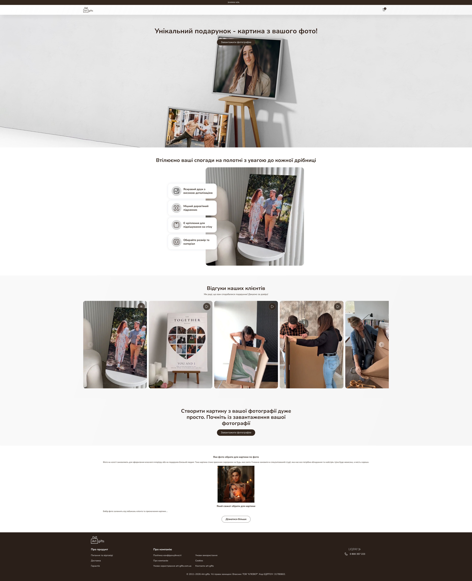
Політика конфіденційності (167, 555)
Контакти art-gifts (204, 565)
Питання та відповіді (102, 555)
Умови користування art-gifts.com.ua (172, 565)
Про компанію (160, 560)
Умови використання (206, 555)
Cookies (199, 560)
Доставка (96, 560)
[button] (90, 344)
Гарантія (95, 565)
